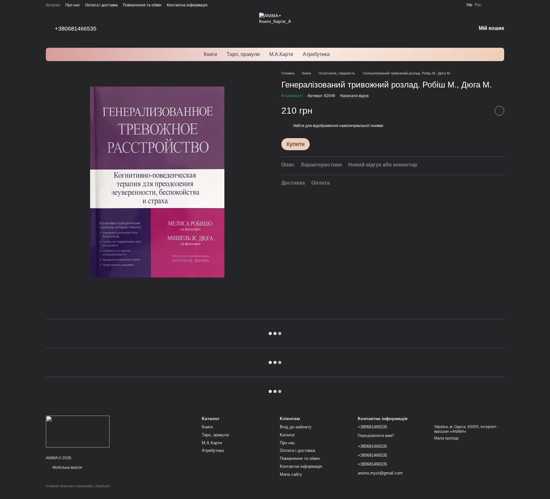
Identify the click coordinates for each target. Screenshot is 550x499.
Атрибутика (316, 54)
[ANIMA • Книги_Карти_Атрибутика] (77, 431)
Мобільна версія (67, 467)
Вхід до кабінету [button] (296, 427)
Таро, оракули (243, 54)
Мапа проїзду (446, 438)
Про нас (72, 5)
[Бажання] (501, 4)
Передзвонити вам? (376, 435)
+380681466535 (75, 29)
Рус (478, 5)
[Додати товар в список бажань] (499, 111)
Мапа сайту (291, 474)
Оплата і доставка (101, 5)
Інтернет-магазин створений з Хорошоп (78, 486)
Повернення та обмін (142, 5)
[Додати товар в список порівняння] (483, 111)
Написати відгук (354, 96)
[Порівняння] (490, 4)
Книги (210, 54)
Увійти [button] (298, 125)
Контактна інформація (187, 5)
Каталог (53, 5)
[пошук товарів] (346, 54)
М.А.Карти (281, 54)
